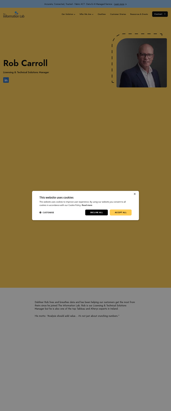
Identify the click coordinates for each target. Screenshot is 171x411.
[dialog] (85, 205)
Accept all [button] (121, 212)
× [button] (135, 194)
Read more (87, 205)
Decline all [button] (96, 212)
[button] (46, 212)
